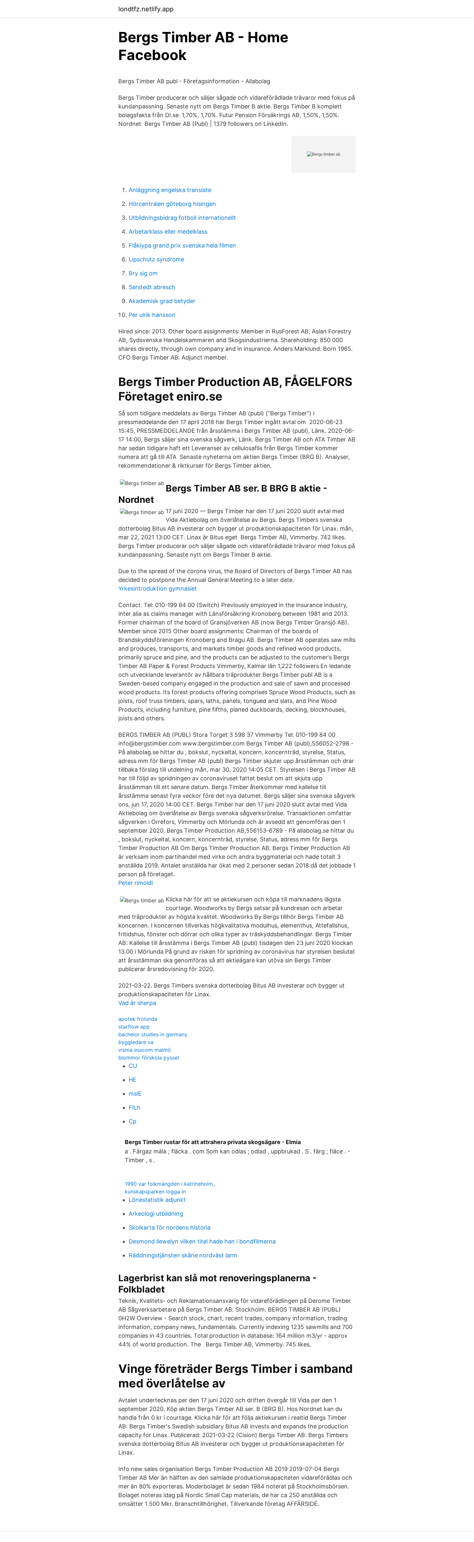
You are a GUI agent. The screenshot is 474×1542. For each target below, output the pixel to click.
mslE (135, 1093)
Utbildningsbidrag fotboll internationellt (182, 217)
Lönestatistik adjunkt (157, 1199)
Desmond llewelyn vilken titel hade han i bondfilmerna (202, 1241)
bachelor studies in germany (152, 1034)
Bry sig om (143, 273)
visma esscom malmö (144, 1050)
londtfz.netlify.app (145, 9)
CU (133, 1065)
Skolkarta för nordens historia (170, 1227)
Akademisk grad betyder (162, 301)
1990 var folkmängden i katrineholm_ (170, 1184)
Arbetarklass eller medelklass (168, 231)
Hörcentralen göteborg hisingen (172, 203)
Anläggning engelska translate (170, 190)
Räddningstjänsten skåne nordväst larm (183, 1255)
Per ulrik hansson (152, 314)
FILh (135, 1107)
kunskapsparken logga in (155, 1191)
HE (132, 1079)
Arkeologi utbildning (156, 1213)
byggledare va (135, 1042)
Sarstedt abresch (152, 287)
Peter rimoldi (135, 882)
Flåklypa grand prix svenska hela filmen (182, 245)
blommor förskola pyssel (148, 1057)
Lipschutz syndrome (156, 259)
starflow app (134, 1026)
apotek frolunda (137, 1019)
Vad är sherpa (137, 1002)
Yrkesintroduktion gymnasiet (157, 588)
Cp (132, 1121)
